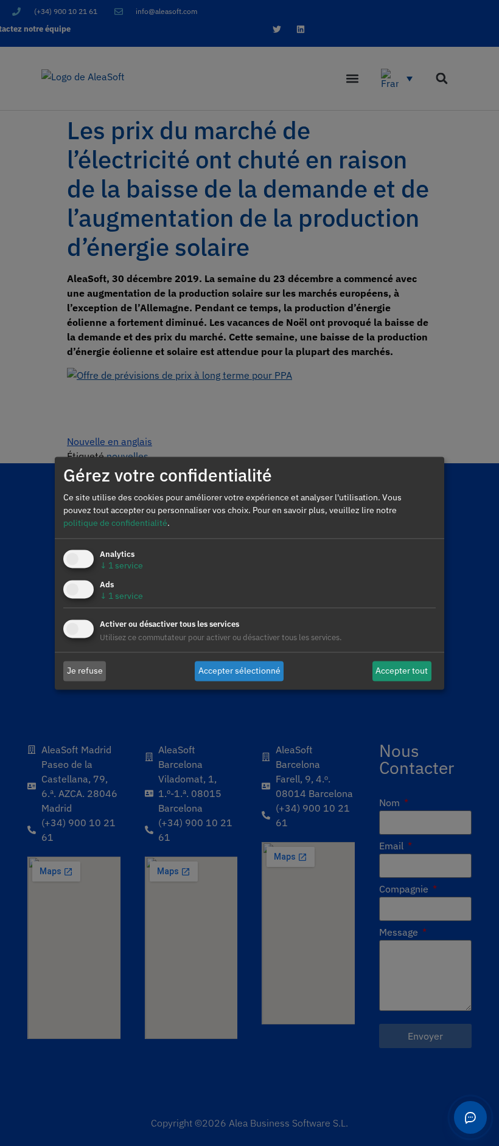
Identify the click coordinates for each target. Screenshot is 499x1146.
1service (121, 565)
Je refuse (85, 670)
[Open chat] (470, 1117)
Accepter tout (401, 670)
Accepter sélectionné (239, 670)
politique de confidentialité (115, 522)
